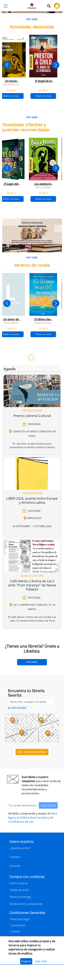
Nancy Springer (43, 187)
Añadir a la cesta (43, 95)
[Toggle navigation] (5, 6)
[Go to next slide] (55, 65)
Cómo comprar (19, 883)
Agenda (9, 369)
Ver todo (32, 19)
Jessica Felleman (43, 322)
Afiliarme (32, 661)
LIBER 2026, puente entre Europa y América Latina (32, 500)
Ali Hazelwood (11, 322)
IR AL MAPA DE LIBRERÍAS (32, 752)
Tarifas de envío (19, 890)
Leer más (41, 961)
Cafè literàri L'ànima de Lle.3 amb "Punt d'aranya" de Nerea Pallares (32, 585)
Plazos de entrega (20, 897)
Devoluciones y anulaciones (26, 904)
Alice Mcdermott (10, 84)
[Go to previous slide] (7, 65)
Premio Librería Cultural (32, 415)
